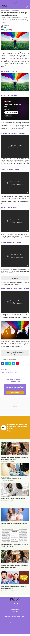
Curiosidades (4, 521)
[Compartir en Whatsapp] (6, 30)
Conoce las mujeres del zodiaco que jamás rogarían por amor (14, 524)
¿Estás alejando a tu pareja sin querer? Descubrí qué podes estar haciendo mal (13, 587)
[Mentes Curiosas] (14, 603)
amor (3, 372)
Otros (15, 613)
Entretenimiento (16, 10)
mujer (16, 372)
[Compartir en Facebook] (2, 30)
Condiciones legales (15, 621)
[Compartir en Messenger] (9, 30)
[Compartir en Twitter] (4, 30)
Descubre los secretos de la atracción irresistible (13, 498)
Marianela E (6, 25)
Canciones (11, 372)
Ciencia (15, 606)
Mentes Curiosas (5, 10)
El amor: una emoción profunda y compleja (11, 478)
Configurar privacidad (15, 622)
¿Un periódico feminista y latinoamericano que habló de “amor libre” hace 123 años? (14, 545)
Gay (6, 372)
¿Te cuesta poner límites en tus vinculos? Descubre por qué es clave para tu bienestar (14, 458)
